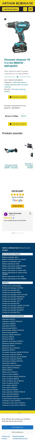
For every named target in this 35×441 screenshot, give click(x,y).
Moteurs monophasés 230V (11, 261)
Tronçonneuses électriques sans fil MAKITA (16, 398)
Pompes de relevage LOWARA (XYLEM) (15, 305)
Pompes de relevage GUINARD (12, 299)
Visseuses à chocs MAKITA (11, 401)
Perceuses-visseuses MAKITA (12, 354)
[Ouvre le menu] (30, 9)
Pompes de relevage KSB (10, 303)
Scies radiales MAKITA (9, 385)
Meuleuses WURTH (8, 350)
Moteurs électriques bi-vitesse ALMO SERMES (14, 273)
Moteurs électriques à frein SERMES (14, 279)
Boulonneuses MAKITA (9, 332)
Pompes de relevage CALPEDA (12, 288)
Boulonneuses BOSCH (9, 328)
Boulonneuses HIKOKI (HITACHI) (13, 330)
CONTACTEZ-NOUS (11, 9)
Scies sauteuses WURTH (10, 396)
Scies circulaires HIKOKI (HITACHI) (13, 376)
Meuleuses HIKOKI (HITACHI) (12, 343)
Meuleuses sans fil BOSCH (11, 348)
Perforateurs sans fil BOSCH (11, 365)
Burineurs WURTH (8, 339)
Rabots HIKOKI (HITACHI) (10, 368)
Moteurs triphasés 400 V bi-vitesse (14, 259)
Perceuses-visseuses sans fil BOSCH (14, 357)
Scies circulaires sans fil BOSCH (13, 381)
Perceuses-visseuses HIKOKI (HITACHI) (15, 352)
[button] (5, 19)
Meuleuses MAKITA (8, 346)
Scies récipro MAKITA (9, 387)
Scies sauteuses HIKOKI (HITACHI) (13, 392)
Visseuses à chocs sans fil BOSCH (13, 403)
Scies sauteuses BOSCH (10, 390)
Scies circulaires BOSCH (10, 374)
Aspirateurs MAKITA (9, 324)
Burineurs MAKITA (8, 337)
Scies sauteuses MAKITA (10, 394)
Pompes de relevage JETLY (11, 301)
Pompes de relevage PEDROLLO (13, 308)
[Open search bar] (25, 9)
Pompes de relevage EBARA (11, 292)
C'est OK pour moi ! (17, 427)
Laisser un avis (17, 206)
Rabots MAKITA (7, 370)
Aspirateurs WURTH (9, 326)
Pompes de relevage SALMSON (13, 310)
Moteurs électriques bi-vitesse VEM (14, 270)
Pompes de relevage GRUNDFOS (13, 297)
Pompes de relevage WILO (11, 312)
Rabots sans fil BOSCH (10, 372)
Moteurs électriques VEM (10, 264)
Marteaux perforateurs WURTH (12, 341)
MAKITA (23, 116)
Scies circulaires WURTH (10, 383)
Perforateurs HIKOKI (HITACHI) (12, 361)
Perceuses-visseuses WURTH (12, 359)
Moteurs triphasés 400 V (10, 257)
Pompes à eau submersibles (11, 286)
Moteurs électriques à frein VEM (13, 276)
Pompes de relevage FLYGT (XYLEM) (14, 294)
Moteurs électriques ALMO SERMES (14, 266)
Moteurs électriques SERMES (12, 268)
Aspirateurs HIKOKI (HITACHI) (12, 321)
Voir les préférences (17, 432)
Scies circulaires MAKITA (10, 379)
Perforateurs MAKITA (9, 363)
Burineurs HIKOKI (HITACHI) (11, 335)
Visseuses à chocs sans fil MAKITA (14, 405)
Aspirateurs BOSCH (8, 319)
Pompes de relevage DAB (10, 290)
